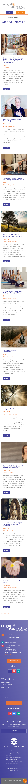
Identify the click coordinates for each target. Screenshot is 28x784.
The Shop (6, 67)
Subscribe (14, 730)
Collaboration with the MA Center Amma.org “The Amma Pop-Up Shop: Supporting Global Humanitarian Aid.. (13, 60)
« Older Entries (6, 613)
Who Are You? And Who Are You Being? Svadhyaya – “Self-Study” (13, 235)
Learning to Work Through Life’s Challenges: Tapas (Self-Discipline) (13, 292)
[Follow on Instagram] (14, 671)
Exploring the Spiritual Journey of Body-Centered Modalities (13, 466)
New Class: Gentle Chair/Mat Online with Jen (12, 120)
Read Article (6, 89)
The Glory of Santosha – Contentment (10, 351)
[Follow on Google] (14, 713)
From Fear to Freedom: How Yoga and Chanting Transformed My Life (13, 179)
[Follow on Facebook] (10, 671)
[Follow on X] (18, 671)
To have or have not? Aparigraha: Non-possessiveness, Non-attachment (13, 524)
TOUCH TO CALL (13, 637)
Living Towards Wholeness (10, 241)
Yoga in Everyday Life (9, 126)
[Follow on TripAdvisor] (18, 713)
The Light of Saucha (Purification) (13, 409)
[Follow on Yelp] (10, 713)
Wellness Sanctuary (9, 472)
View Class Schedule (14, 703)
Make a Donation (14, 660)
